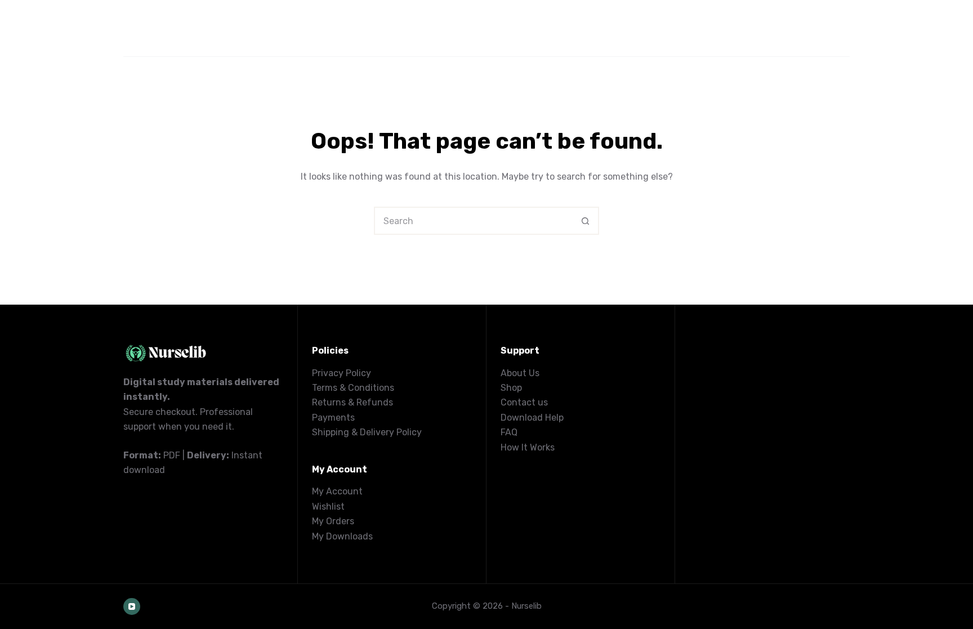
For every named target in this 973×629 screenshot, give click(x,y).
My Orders (333, 521)
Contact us (524, 402)
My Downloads (342, 536)
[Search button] (585, 221)
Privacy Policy (341, 373)
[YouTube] (131, 606)
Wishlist (328, 506)
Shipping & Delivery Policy (367, 432)
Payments (333, 417)
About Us (520, 373)
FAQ (509, 432)
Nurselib (526, 606)
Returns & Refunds (352, 402)
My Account (337, 491)
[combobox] (473, 221)
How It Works (528, 447)
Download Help (532, 417)
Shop (511, 387)
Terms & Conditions (353, 387)
